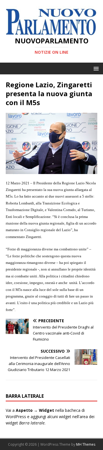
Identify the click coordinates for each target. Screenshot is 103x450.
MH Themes (85, 444)
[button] (95, 68)
